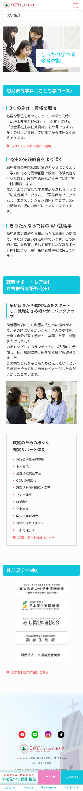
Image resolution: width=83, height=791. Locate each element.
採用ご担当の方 (71, 787)
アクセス (50, 777)
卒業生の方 (28, 787)
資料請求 (74, 777)
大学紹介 (13, 14)
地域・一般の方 (48, 787)
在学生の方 (9, 787)
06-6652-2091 (44, 763)
